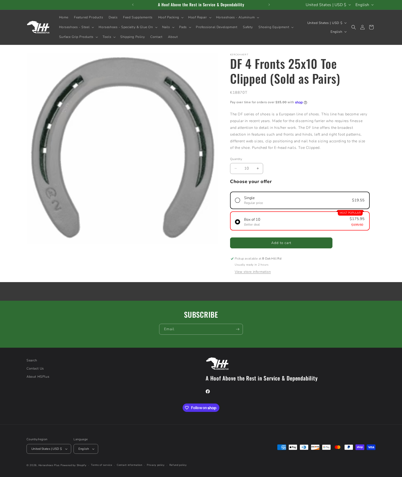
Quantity (236, 159)
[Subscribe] (237, 329)
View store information (253, 272)
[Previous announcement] (133, 4)
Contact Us (35, 368)
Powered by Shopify (73, 465)
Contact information (129, 465)
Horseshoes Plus (49, 465)
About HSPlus (38, 376)
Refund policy (178, 465)
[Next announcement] (269, 4)
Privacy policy (156, 465)
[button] (170, 17)
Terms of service (101, 465)
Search (32, 360)
